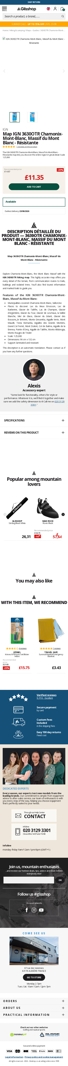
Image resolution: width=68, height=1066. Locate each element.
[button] (34, 420)
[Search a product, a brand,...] (62, 16)
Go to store (34, 977)
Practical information (26, 1015)
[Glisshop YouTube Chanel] (41, 910)
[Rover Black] (48, 508)
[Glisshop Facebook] (27, 910)
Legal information (14, 1057)
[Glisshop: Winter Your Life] (26, 9)
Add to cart (34, 186)
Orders (10, 1001)
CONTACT (35, 816)
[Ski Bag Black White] (17, 508)
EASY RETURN (34, 2)
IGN (5, 129)
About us (12, 1008)
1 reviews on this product (26, 147)
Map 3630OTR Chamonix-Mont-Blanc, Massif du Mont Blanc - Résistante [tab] (34, 258)
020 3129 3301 (37, 830)
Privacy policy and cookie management (44, 1057)
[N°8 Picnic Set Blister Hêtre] (17, 630)
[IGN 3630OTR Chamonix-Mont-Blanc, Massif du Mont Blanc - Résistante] (34, 71)
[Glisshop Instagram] (34, 910)
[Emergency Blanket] (51, 630)
